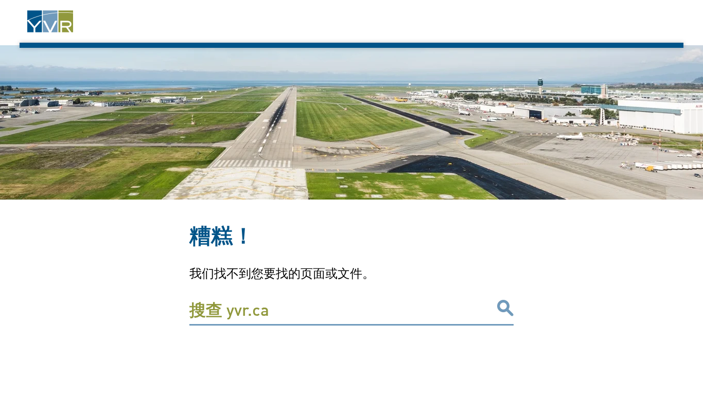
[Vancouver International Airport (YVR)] (50, 21)
